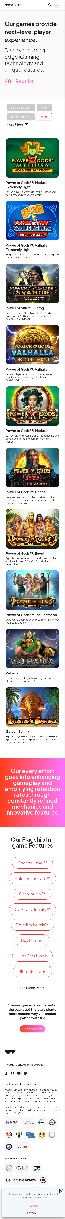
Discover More (32, 1029)
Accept (33, 1205)
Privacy (31, 1213)
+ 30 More (22, 1146)
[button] (61, 1191)
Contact (21, 1064)
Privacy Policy (36, 1064)
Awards (9, 1064)
